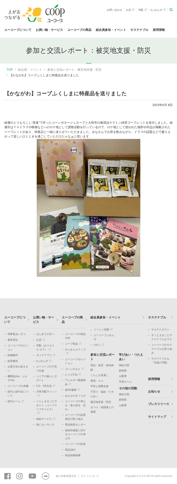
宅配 (140, 9)
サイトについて (90, 476)
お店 (128, 9)
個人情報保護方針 (66, 476)
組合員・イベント (30, 69)
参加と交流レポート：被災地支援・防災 (74, 69)
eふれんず (156, 9)
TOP (9, 69)
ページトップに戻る (167, 298)
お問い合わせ (114, 9)
